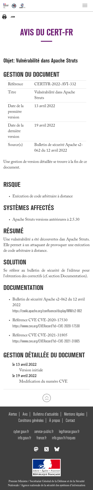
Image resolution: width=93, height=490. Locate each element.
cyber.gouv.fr (21, 431)
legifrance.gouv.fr (69, 431)
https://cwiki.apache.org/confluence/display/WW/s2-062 (47, 311)
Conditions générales (31, 420)
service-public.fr (43, 431)
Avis (25, 414)
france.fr (41, 437)
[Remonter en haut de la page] (46, 398)
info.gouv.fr (24, 437)
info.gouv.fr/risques (63, 437)
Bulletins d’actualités (45, 414)
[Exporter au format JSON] (13, 17)
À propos (54, 420)
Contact (70, 420)
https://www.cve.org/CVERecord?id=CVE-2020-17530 (46, 326)
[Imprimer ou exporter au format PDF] (4, 17)
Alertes (13, 414)
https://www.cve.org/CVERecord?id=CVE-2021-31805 (46, 341)
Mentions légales (74, 414)
